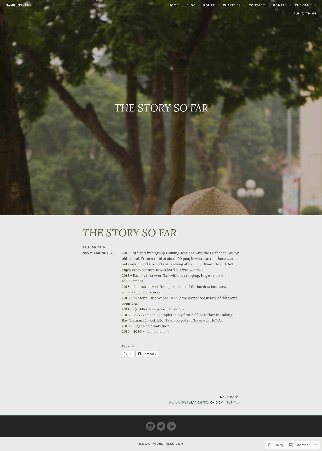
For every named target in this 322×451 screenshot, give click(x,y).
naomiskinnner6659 (101, 252)
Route (209, 5)
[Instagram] (150, 424)
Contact (257, 5)
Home (174, 5)
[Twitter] (161, 424)
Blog (191, 5)
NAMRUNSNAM (18, 5)
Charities (232, 5)
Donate (280, 5)
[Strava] (171, 424)
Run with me (305, 13)
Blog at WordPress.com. (161, 444)
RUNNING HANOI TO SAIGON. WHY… (204, 400)
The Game (303, 5)
